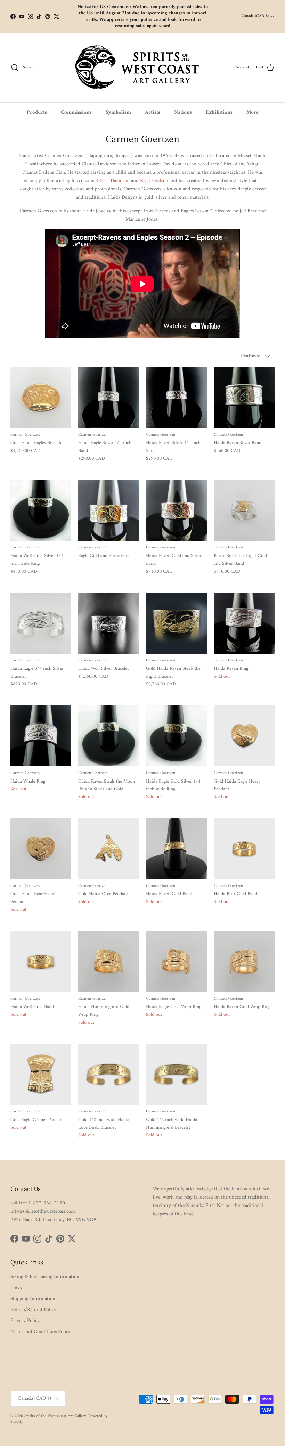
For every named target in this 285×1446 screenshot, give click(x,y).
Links (16, 1288)
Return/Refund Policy (33, 1310)
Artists (152, 112)
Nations (183, 112)
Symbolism (118, 112)
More (252, 112)
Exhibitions (219, 112)
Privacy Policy (25, 1320)
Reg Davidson (154, 181)
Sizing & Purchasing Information (44, 1277)
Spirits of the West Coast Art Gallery (55, 1416)
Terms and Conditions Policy (40, 1332)
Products (37, 112)
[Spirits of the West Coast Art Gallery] (142, 67)
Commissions (76, 112)
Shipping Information (32, 1299)
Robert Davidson (112, 181)
